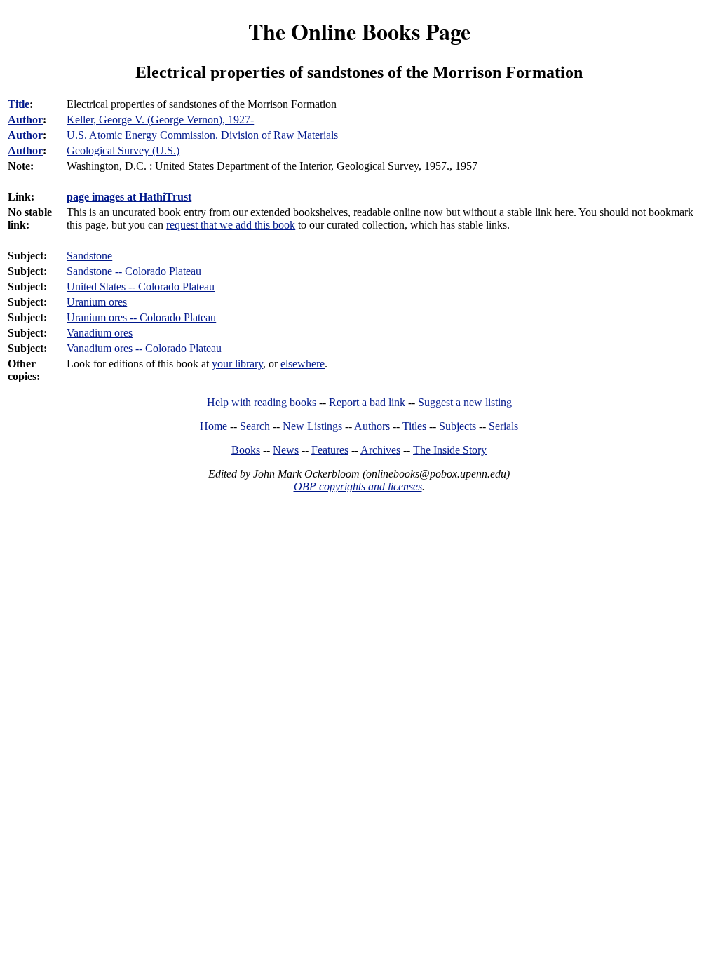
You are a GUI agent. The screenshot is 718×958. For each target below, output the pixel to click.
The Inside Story (450, 450)
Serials (503, 426)
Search (255, 426)
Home (213, 426)
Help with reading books (261, 402)
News (286, 450)
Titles (414, 426)
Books (245, 450)
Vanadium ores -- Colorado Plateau (144, 348)
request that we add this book (230, 225)
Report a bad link (367, 402)
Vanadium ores (100, 333)
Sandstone (89, 256)
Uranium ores (97, 302)
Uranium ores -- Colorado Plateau (141, 317)
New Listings (312, 426)
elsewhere (302, 364)
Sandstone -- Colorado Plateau (134, 271)
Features (329, 450)
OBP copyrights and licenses (358, 486)
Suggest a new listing (465, 402)
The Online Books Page (359, 31)
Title (18, 104)
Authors (372, 426)
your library (237, 364)
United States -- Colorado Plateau (141, 286)
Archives (380, 450)
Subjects (457, 426)
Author (25, 120)
